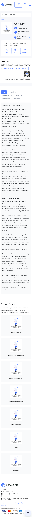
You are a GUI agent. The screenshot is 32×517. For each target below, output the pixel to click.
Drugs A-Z (4, 503)
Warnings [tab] (13, 92)
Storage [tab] (17, 99)
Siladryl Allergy (15, 424)
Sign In (18, 4)
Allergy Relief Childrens (16, 378)
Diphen (16, 448)
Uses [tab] (4, 92)
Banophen (16, 471)
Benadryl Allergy (16, 332)
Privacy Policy (18, 503)
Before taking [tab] (7, 95)
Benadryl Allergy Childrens (16, 355)
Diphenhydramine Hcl (16, 401)
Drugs (4, 15)
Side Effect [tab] (19, 95)
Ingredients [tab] (6, 99)
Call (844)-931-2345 (8, 68)
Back (2, 19)
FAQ (10, 503)
